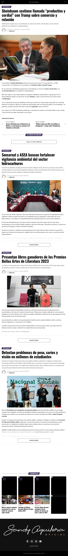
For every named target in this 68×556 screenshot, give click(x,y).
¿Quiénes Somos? (34, 546)
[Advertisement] (34, 457)
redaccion (12, 31)
